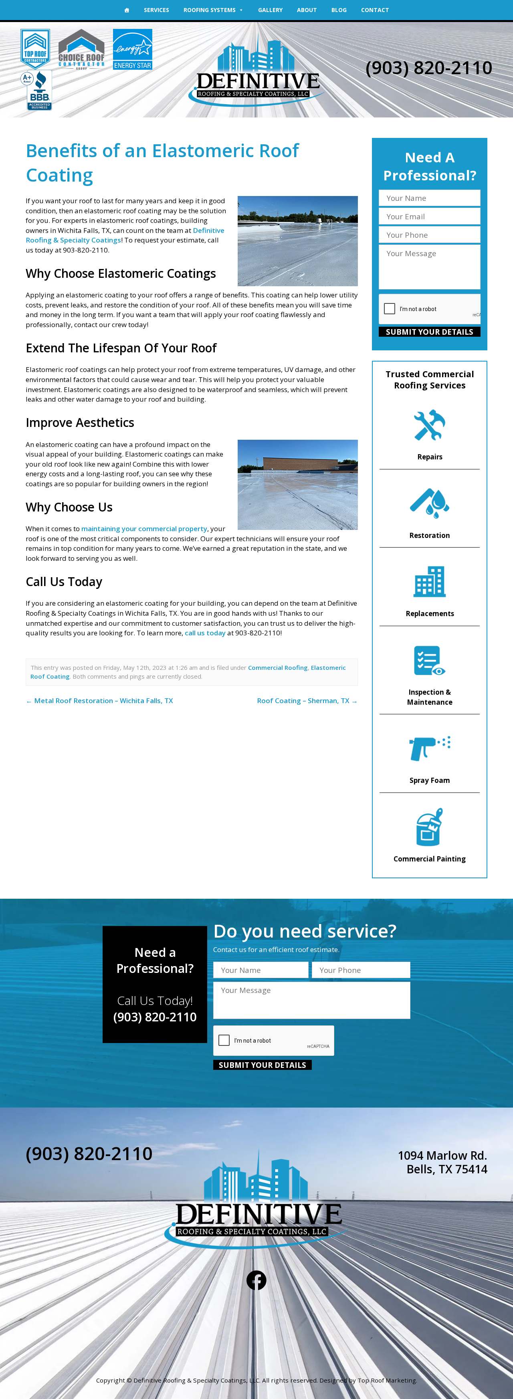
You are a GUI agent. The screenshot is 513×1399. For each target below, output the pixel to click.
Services (156, 10)
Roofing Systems (210, 10)
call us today (205, 632)
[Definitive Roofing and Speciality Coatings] (256, 69)
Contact (375, 10)
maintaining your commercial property (144, 528)
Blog (339, 10)
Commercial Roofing (278, 667)
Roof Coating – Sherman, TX (307, 700)
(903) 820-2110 (429, 67)
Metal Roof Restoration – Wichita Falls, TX (99, 700)
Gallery (270, 10)
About (307, 10)
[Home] (127, 10)
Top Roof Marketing (386, 1380)
